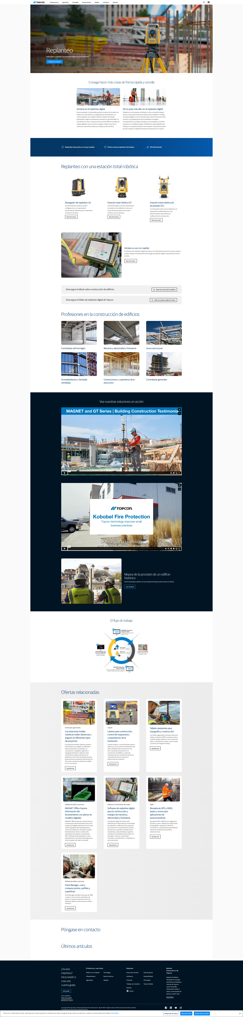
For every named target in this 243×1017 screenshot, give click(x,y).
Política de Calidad (131, 1007)
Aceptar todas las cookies (202, 1013)
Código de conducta (110, 1007)
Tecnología (75, 2)
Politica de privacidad (121, 1007)
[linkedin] (171, 1008)
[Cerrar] (240, 1013)
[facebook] (166, 1008)
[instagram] (181, 1008)
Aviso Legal (64, 1007)
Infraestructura (54, 2)
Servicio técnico (86, 2)
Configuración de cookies (171, 1013)
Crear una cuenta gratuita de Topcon (67, 999)
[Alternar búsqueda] (204, 2)
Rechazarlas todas (186, 1013)
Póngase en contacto (54, 61)
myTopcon (106, 2)
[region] (121, 1013)
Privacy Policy (114, 1013)
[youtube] (176, 1008)
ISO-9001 (103, 1007)
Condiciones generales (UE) (83, 1007)
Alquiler (97, 2)
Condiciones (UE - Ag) (95, 1007)
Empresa (115, 2)
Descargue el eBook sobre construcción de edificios (90, 289)
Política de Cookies (71, 1007)
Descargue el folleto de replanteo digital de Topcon (89, 299)
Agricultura (65, 2)
